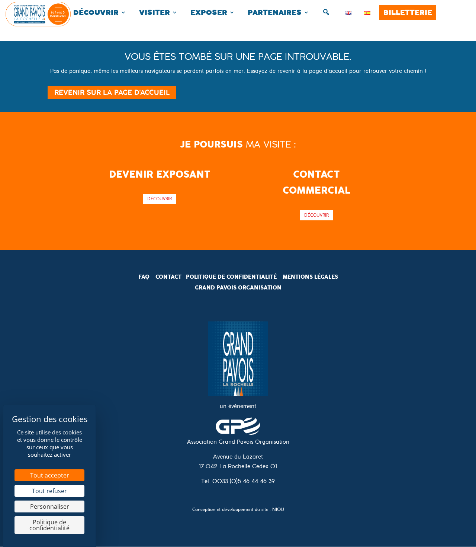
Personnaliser (49, 506)
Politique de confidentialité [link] (49, 525)
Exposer (208, 12)
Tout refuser (49, 491)
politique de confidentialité (231, 277)
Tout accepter (49, 475)
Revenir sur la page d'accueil (112, 92)
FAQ (143, 277)
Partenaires (275, 12)
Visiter (154, 12)
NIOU (278, 510)
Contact (168, 277)
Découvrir (96, 12)
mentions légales (310, 277)
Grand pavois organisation (238, 288)
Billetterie (407, 12)
